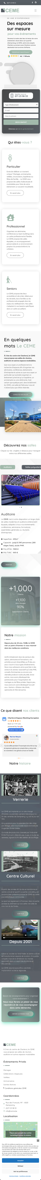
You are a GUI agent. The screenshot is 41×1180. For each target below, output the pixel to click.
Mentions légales (13, 1176)
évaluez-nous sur (15, 730)
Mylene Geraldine (18, 737)
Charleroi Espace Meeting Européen (23, 718)
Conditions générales (25, 1176)
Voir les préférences (20, 1171)
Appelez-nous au (20, 94)
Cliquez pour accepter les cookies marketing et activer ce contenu (20, 1134)
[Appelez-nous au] (12, 96)
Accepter (20, 1160)
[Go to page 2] (20, 758)
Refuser (20, 1166)
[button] (38, 1140)
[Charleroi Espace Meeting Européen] (10, 10)
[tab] (7, 467)
